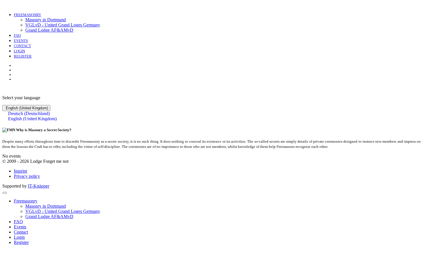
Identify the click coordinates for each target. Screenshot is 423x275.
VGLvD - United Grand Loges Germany (62, 24)
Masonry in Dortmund (45, 19)
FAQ (17, 35)
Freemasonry (27, 15)
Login (19, 51)
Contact (22, 46)
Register (23, 56)
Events (21, 41)
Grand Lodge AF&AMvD (49, 30)
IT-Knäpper (38, 186)
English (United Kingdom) (26, 108)
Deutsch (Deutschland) (28, 113)
